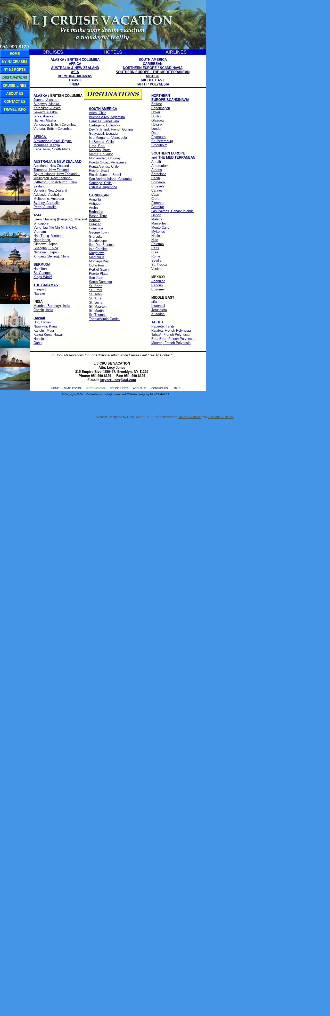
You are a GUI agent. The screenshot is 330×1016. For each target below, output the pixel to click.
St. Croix (95, 290)
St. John (95, 294)
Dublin (156, 116)
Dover (155, 112)
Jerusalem (159, 310)
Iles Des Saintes (101, 245)
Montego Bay (99, 261)
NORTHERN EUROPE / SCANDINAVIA (153, 68)
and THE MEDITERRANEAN (173, 157)
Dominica (96, 228)
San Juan (96, 278)
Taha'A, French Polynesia (170, 335)
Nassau (39, 293)
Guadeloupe (98, 241)
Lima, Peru (97, 146)
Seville (156, 260)
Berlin (155, 178)
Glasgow (157, 120)
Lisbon (156, 215)
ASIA (75, 72)
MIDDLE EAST (152, 80)
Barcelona (158, 174)
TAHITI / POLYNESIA (152, 84)
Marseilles (159, 223)
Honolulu (40, 339)
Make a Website (189, 417)
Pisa (154, 252)
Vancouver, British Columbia (56, 124)
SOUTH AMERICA (153, 60)
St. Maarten (97, 306)
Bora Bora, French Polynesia (173, 339)
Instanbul (158, 306)
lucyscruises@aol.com (118, 380)
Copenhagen (160, 108)
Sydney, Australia (47, 203)
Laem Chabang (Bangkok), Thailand (60, 219)
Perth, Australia (45, 207)
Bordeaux (158, 182)
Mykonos (158, 232)
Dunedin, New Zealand (50, 190)
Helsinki (157, 124)
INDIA (74, 84)
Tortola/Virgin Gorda (104, 319)
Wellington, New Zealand (53, 178)
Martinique (96, 257)
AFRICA (75, 64)
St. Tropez (159, 264)
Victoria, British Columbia (52, 129)
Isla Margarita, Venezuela (108, 138)
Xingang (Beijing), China (52, 256)
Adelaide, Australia (47, 194)
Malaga (156, 219)
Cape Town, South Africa (52, 149)
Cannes (157, 190)
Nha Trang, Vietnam (48, 236)
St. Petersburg (162, 141)
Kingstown (96, 253)
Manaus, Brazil (100, 150)
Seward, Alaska (46, 112)
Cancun (157, 285)
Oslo (154, 133)
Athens (156, 170)
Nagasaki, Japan (46, 252)
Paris (155, 248)
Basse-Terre (98, 216)
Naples (156, 236)
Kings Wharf (43, 277)
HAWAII (75, 80)
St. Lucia (95, 302)
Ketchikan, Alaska (47, 108)
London (156, 129)
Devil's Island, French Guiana (111, 129)
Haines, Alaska (45, 120)
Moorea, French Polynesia (171, 343)
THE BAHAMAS (46, 285)
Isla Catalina (98, 249)
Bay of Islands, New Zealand (57, 174)
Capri (155, 194)
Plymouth (158, 137)
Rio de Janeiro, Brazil (105, 175)
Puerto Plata (98, 273)
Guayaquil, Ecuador (103, 133)
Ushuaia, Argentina (103, 187)
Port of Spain (99, 269)
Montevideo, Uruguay (105, 158)
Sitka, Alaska (44, 116)
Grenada (95, 236)
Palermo (157, 244)
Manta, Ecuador (101, 154)
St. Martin (96, 311)
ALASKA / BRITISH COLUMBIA (75, 60)
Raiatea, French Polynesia (171, 330)
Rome (155, 256)
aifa (154, 302)
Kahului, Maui (44, 330)
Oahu (38, 343)
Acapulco (158, 281)
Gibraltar (157, 207)
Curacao (95, 224)
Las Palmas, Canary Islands (172, 211)
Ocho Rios (97, 265)
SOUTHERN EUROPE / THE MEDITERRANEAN (152, 72)
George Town (99, 232)
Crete (155, 199)
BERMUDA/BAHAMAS (75, 76)
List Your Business (221, 417)
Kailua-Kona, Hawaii (49, 335)
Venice (156, 269)
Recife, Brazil (99, 171)
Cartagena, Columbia (104, 125)
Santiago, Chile (100, 183)
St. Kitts (95, 298)
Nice (154, 240)
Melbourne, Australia (49, 199)
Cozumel (157, 289)
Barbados (96, 212)
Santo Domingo (100, 282)
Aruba (93, 208)
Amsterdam (160, 166)
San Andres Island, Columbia (110, 179)
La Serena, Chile (101, 142)
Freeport (40, 289)
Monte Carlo (160, 227)
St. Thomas (97, 315)
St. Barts (95, 286)
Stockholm (159, 145)
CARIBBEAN (152, 64)
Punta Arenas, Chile (104, 166)
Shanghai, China (46, 248)
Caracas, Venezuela (104, 121)
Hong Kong (42, 240)
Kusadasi (158, 314)
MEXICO (152, 76)
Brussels (157, 186)
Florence (157, 203)
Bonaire (94, 220)
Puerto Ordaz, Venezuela (107, 162)
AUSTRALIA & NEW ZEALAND (57, 161)
